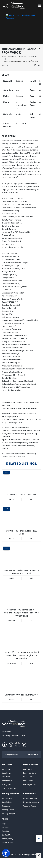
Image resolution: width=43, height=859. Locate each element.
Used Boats (6, 773)
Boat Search (7, 769)
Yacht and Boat (16, 854)
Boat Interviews (29, 773)
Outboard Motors (9, 788)
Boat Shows (28, 780)
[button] (38, 855)
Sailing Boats (7, 784)
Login (4, 823)
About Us (5, 831)
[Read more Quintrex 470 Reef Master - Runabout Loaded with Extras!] (21, 556)
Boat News (27, 769)
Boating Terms (8, 810)
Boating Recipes (8, 813)
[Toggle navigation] (40, 5)
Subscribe (33, 754)
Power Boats (33, 57)
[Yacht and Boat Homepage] (14, 5)
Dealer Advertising (31, 802)
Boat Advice (7, 798)
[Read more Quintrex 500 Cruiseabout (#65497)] (21, 681)
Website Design (29, 806)
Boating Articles (29, 784)
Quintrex (8, 59)
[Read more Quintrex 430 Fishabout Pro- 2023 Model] (21, 517)
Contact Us (6, 835)
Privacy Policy (7, 839)
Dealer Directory (30, 798)
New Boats (22, 57)
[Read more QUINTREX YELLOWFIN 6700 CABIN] (21, 481)
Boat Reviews (28, 777)
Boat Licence (7, 806)
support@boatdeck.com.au (14, 735)
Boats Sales (12, 57)
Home (4, 57)
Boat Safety (7, 802)
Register (5, 827)
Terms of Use (7, 842)
